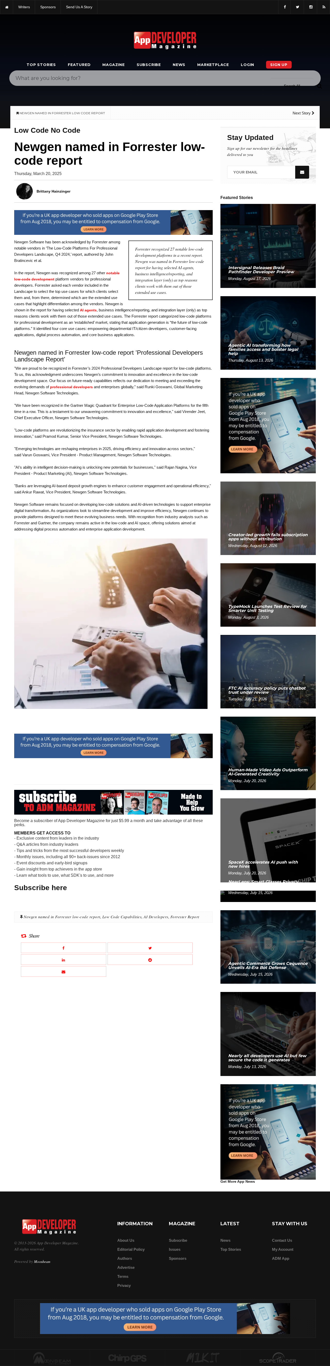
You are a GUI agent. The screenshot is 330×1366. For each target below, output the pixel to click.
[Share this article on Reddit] (150, 960)
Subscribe (149, 64)
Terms (122, 1276)
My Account (282, 1249)
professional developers (71, 387)
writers (24, 7)
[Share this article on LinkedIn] (63, 960)
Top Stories (41, 64)
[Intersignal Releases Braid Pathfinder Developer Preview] (268, 245)
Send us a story (79, 7)
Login (247, 64)
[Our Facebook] (284, 7)
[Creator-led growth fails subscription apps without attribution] (268, 518)
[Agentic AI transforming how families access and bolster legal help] (268, 332)
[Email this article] (63, 971)
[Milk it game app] (203, 1358)
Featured (79, 64)
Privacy (124, 1285)
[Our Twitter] (297, 7)
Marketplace (213, 64)
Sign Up (278, 64)
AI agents (88, 310)
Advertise (126, 1267)
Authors (124, 1258)
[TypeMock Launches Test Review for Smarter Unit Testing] (268, 594)
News (179, 64)
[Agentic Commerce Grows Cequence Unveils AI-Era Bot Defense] (268, 947)
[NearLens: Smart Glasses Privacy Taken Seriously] (268, 896)
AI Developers (156, 916)
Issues (174, 1249)
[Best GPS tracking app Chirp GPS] (127, 1358)
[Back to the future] (6, 7)
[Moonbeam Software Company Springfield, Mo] (52, 1358)
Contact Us (282, 1240)
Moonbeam (42, 1261)
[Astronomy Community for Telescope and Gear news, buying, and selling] (278, 1358)
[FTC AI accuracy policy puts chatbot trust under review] (268, 671)
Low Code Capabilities (122, 916)
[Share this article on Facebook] (63, 948)
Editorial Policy (131, 1249)
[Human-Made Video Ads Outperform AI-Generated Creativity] (268, 753)
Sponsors (177, 1258)
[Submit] (319, 85)
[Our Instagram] (310, 7)
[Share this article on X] (150, 948)
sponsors (48, 7)
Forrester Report (184, 916)
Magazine (113, 64)
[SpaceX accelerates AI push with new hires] (268, 840)
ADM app (280, 1258)
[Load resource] (113, 222)
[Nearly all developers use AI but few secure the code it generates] (268, 1033)
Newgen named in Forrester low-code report (62, 916)
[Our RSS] (323, 7)
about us (125, 1240)
